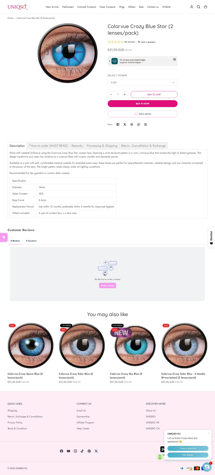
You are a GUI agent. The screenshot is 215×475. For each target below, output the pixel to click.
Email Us (81, 410)
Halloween (68, 7)
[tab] (17, 145)
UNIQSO (151, 416)
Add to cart (154, 94)
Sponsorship (83, 416)
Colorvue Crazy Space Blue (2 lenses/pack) (25, 375)
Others (131, 7)
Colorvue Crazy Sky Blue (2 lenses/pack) (126, 375)
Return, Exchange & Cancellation (25, 416)
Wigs (121, 7)
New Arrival (52, 7)
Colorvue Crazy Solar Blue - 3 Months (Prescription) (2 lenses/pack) (183, 375)
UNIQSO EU (21, 468)
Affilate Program (85, 422)
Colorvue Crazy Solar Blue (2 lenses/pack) (76, 375)
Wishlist (166, 7)
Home (10, 18)
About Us (151, 410)
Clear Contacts (107, 7)
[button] (207, 467)
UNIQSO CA (153, 428)
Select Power (117, 75)
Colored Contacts (86, 7)
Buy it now (142, 103)
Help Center (83, 428)
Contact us (152, 7)
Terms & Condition (17, 428)
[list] (68, 53)
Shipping (12, 410)
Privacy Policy (15, 422)
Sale (141, 7)
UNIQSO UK (152, 422)
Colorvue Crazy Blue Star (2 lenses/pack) (36, 18)
